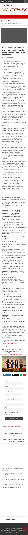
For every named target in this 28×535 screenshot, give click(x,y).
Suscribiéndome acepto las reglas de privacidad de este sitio (14, 415)
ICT (15, 426)
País (6, 407)
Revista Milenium (17, 528)
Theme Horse (21, 530)
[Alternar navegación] (3, 17)
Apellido (6, 386)
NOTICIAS (4, 45)
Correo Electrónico (9, 391)
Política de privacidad (6, 530)
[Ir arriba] (25, 528)
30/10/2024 (5, 57)
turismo (18, 426)
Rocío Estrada (11, 57)
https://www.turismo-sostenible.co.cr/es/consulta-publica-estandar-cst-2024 (13, 345)
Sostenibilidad (10, 426)
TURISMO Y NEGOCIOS (10, 520)
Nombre (6, 381)
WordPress (18, 532)
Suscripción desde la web (12, 412)
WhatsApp (7, 397)
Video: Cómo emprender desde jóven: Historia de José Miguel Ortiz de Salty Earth (14, 434)
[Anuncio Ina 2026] (14, 447)
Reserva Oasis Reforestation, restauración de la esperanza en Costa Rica (13, 440)
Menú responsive (25, 1)
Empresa (6, 402)
